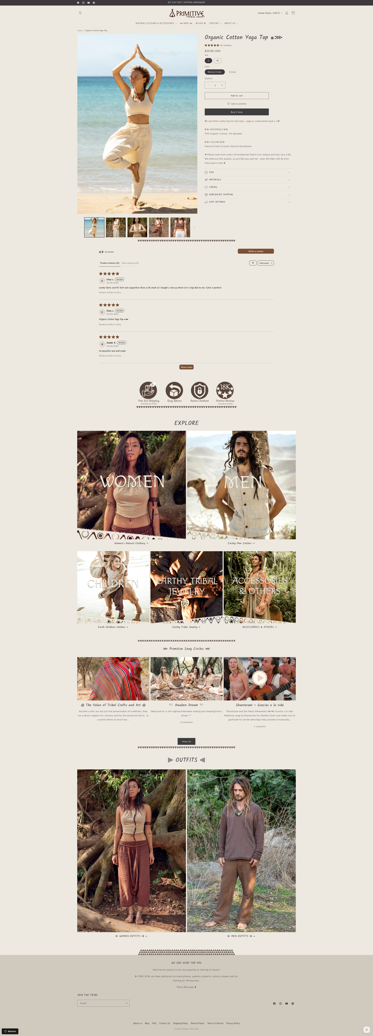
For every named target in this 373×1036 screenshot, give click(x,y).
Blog (147, 1023)
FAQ (154, 1023)
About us (137, 1023)
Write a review (255, 251)
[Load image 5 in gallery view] (180, 227)
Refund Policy (197, 1023)
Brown (234, 73)
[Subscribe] (126, 1003)
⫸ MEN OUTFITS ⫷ (240, 936)
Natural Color (215, 72)
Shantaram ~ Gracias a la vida (260, 705)
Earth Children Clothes (111, 627)
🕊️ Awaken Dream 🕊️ (186, 705)
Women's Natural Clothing (130, 543)
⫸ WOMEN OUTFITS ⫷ (130, 936)
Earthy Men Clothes (240, 543)
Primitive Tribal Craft (189, 1029)
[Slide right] (194, 227)
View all (186, 741)
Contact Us (164, 1023)
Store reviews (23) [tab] (130, 263)
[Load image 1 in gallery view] (94, 227)
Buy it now (237, 112)
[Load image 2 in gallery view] (116, 227)
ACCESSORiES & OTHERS (258, 627)
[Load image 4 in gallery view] (159, 227)
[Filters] (253, 262)
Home (80, 30)
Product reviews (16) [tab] (109, 263)
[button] (80, 13)
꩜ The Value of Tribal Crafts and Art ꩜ (113, 705)
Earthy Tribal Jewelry (184, 627)
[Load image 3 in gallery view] (137, 227)
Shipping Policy (180, 1023)
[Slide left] (80, 227)
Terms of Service (215, 1023)
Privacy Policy (233, 1023)
